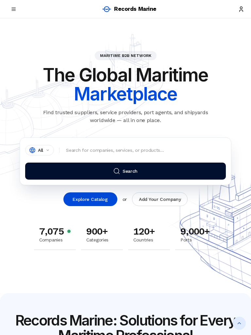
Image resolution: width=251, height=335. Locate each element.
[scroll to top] (239, 323)
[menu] (14, 9)
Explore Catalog (90, 199)
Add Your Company (160, 199)
